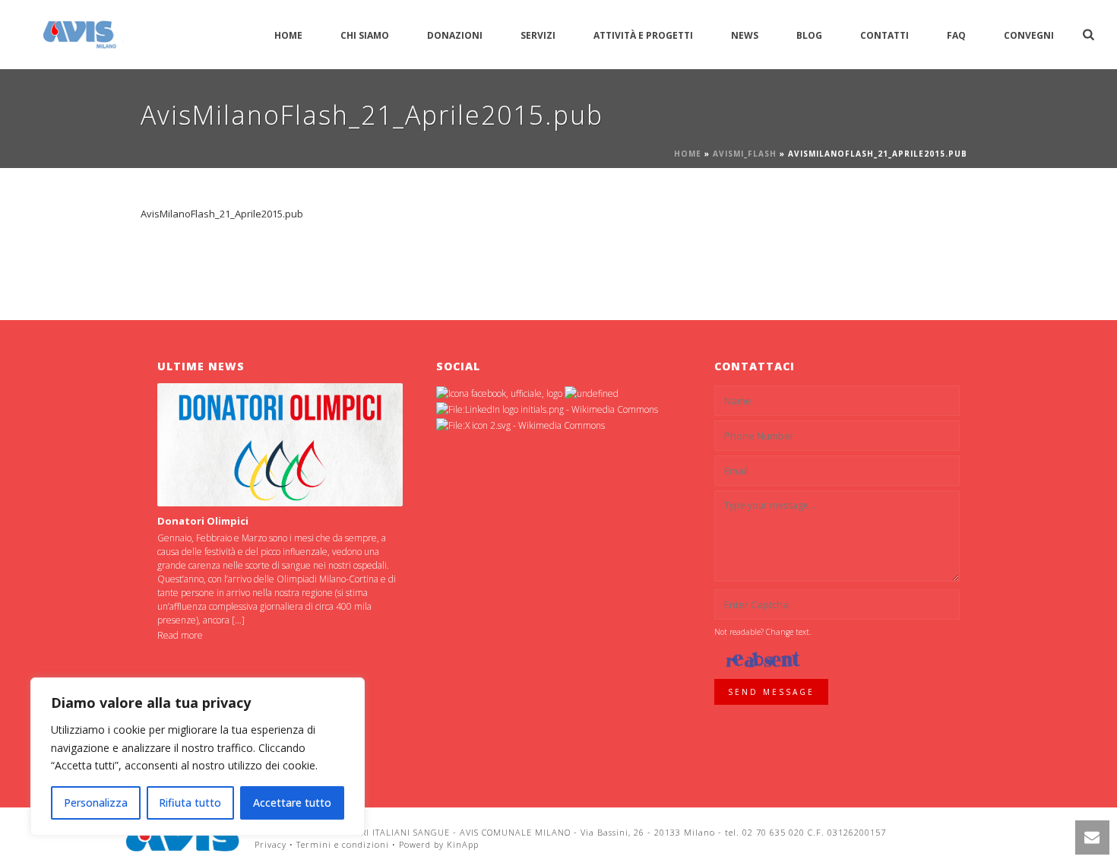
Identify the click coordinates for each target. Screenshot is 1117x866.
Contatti (884, 35)
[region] (197, 756)
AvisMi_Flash (745, 153)
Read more (180, 635)
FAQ (956, 35)
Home (288, 35)
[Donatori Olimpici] (280, 444)
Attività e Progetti (643, 35)
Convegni (1029, 35)
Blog (809, 35)
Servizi (538, 35)
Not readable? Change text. (762, 632)
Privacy (270, 844)
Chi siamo (364, 35)
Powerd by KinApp (439, 844)
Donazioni (455, 35)
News (744, 35)
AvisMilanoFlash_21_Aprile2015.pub (222, 213)
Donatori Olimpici (202, 521)
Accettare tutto (292, 802)
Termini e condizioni (342, 844)
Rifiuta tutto (190, 802)
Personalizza (96, 802)
